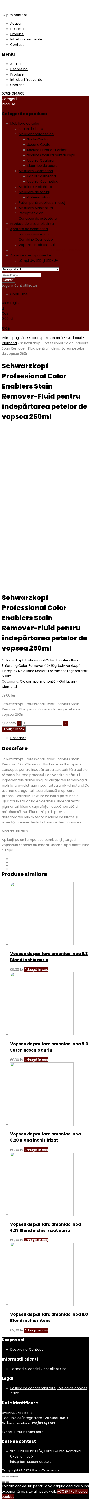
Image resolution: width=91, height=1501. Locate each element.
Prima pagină (13, 337)
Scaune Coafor (39, 144)
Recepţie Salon (31, 213)
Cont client (50, 1368)
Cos (63, 1368)
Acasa (15, 23)
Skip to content (14, 14)
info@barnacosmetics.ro (30, 1461)
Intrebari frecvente (26, 39)
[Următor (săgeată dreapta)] (7, 1482)
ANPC (14, 1393)
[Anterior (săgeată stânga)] (3, 1482)
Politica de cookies (72, 1388)
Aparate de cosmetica (29, 229)
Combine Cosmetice (36, 239)
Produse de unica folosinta (32, 223)
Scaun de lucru (31, 128)
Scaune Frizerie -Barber (47, 149)
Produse (17, 34)
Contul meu (19, 294)
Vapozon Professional (37, 244)
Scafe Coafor (38, 139)
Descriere (18, 738)
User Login (10, 302)
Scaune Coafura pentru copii (51, 155)
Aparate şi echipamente (30, 255)
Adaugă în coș (13, 729)
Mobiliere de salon (25, 123)
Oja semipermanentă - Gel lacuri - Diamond (47, 250)
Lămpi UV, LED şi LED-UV (38, 260)
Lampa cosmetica (34, 234)
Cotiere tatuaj (38, 197)
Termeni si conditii (25, 1368)
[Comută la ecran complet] (12, 1476)
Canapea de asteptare (38, 218)
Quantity (9, 723)
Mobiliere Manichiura (36, 207)
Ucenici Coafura (40, 160)
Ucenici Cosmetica (42, 181)
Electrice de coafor (43, 165)
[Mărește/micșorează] (16, 1476)
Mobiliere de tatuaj (34, 192)
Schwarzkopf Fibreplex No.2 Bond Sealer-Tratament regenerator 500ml (45, 671)
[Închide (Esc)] (3, 1476)
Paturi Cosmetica (41, 176)
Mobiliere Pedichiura (35, 186)
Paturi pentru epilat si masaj (42, 202)
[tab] (49, 738)
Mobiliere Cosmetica (36, 171)
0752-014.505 (13, 93)
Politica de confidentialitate (33, 1388)
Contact (17, 44)
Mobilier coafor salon (36, 134)
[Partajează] (7, 1476)
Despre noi (19, 28)
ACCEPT (63, 1491)
